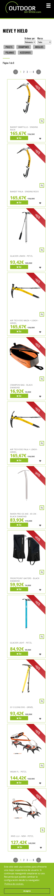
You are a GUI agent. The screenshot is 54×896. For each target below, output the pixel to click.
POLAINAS (10, 52)
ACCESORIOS (25, 52)
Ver (20, 138)
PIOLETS (9, 47)
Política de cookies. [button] (14, 883)
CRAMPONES (23, 47)
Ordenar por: (30, 38)
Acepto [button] (27, 891)
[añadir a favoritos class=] (40, 138)
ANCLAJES (39, 47)
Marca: (40, 38)
